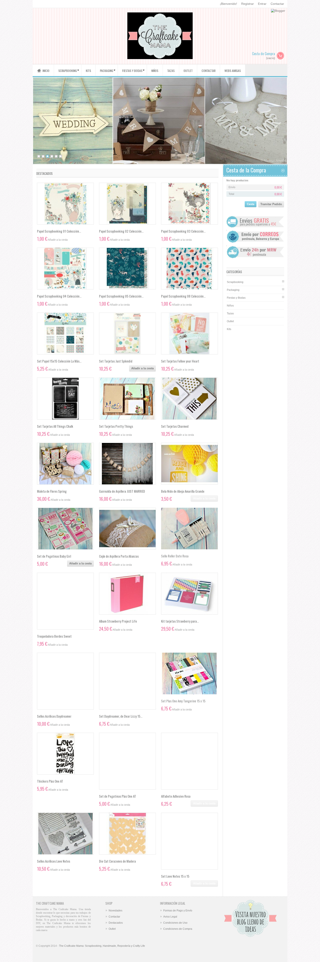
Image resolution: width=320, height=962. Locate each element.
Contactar (277, 3)
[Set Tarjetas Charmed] (189, 398)
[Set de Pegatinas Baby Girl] (65, 529)
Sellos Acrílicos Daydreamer (54, 716)
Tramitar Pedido (271, 204)
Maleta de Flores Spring (52, 491)
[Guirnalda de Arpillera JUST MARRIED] (127, 464)
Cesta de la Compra (246, 170)
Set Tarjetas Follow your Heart (180, 361)
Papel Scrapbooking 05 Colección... (121, 296)
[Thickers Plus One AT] (65, 754)
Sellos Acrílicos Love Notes (53, 861)
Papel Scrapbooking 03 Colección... (183, 231)
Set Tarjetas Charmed (175, 426)
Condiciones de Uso (175, 922)
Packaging (233, 289)
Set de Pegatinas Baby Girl (54, 556)
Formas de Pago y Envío (177, 910)
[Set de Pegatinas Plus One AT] (127, 761)
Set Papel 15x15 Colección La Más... (59, 361)
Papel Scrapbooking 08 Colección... (183, 296)
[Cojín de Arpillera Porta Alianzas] (127, 529)
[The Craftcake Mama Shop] (160, 36)
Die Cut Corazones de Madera (117, 861)
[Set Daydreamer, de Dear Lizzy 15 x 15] (127, 681)
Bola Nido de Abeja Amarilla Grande (182, 491)
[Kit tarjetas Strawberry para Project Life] (189, 594)
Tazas (230, 313)
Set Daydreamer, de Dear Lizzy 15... (120, 716)
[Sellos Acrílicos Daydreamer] (65, 681)
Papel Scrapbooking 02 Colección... (121, 231)
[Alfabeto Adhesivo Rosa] (189, 761)
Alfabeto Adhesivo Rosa (175, 796)
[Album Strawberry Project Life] (127, 594)
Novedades (115, 910)
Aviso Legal (170, 916)
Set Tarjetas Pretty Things (116, 426)
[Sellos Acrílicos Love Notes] (65, 834)
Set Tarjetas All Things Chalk (55, 426)
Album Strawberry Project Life (118, 621)
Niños (230, 305)
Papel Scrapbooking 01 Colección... (59, 231)
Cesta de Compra (263, 53)
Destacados (116, 922)
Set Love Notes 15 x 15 (175, 876)
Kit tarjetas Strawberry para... (180, 621)
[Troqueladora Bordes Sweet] (65, 601)
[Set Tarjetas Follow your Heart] (189, 333)
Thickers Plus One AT (50, 781)
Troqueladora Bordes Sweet (54, 636)
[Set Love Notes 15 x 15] (189, 841)
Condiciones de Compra (177, 928)
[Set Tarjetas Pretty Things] (127, 398)
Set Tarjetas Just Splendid (115, 361)
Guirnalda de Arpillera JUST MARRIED (122, 491)
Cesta (250, 204)
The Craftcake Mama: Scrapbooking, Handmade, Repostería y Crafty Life (102, 945)
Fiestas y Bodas (236, 297)
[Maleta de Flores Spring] (65, 464)
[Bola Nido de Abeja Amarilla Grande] (189, 464)
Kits (229, 329)
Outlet (230, 321)
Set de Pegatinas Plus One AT (117, 796)
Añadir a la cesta (142, 368)
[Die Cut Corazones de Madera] (127, 834)
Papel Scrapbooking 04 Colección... (59, 296)
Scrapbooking (235, 282)
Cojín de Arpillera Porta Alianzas (119, 556)
